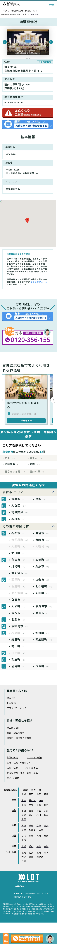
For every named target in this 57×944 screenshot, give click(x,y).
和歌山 (32, 830)
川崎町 (18, 566)
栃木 (46, 805)
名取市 (18, 619)
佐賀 (31, 852)
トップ (4, 11)
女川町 (18, 553)
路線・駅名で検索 (16, 733)
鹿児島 (39, 857)
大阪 (23, 825)
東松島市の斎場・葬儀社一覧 (13, 14)
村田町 (18, 646)
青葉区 (19, 499)
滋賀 (46, 825)
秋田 (31, 794)
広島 (31, 836)
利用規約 (11, 703)
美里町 (18, 639)
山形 (38, 794)
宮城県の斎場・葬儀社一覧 (23, 11)
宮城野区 (20, 512)
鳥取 (46, 836)
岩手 (41, 790)
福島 (46, 794)
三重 (41, 830)
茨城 (31, 805)
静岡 (31, 811)
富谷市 (18, 613)
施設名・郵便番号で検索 (19, 738)
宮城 (23, 794)
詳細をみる (26, 420)
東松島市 (20, 626)
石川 (38, 815)
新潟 (46, 811)
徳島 (38, 846)
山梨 (23, 819)
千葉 (23, 805)
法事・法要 (12, 768)
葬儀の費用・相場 (16, 773)
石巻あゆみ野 (16, 471)
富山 (31, 815)
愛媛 (23, 846)
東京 (23, 800)
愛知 (23, 811)
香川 (31, 846)
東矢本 (37, 458)
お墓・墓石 (32, 773)
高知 (46, 846)
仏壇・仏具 (12, 763)
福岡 (23, 852)
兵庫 (31, 825)
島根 (38, 836)
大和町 (18, 606)
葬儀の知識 (12, 757)
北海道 (24, 790)
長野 (23, 815)
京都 (38, 825)
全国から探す (13, 728)
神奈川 (32, 800)
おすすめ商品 (31, 768)
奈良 (23, 830)
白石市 (18, 599)
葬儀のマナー (26, 763)
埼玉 (41, 800)
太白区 (19, 505)
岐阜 (38, 811)
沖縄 (23, 861)
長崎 (38, 852)
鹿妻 (35, 464)
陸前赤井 (13, 464)
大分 (23, 857)
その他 (16, 778)
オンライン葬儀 (34, 757)
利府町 (18, 659)
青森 (33, 790)
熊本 (46, 852)
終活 (9, 778)
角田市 (18, 560)
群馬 (38, 805)
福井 (46, 815)
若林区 (18, 519)
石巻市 (19, 533)
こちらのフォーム (39, 282)
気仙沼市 (20, 573)
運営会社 (11, 698)
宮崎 (31, 857)
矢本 (10, 458)
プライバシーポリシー (18, 708)
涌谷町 (18, 666)
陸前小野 (38, 471)
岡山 (23, 836)
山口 (23, 840)
